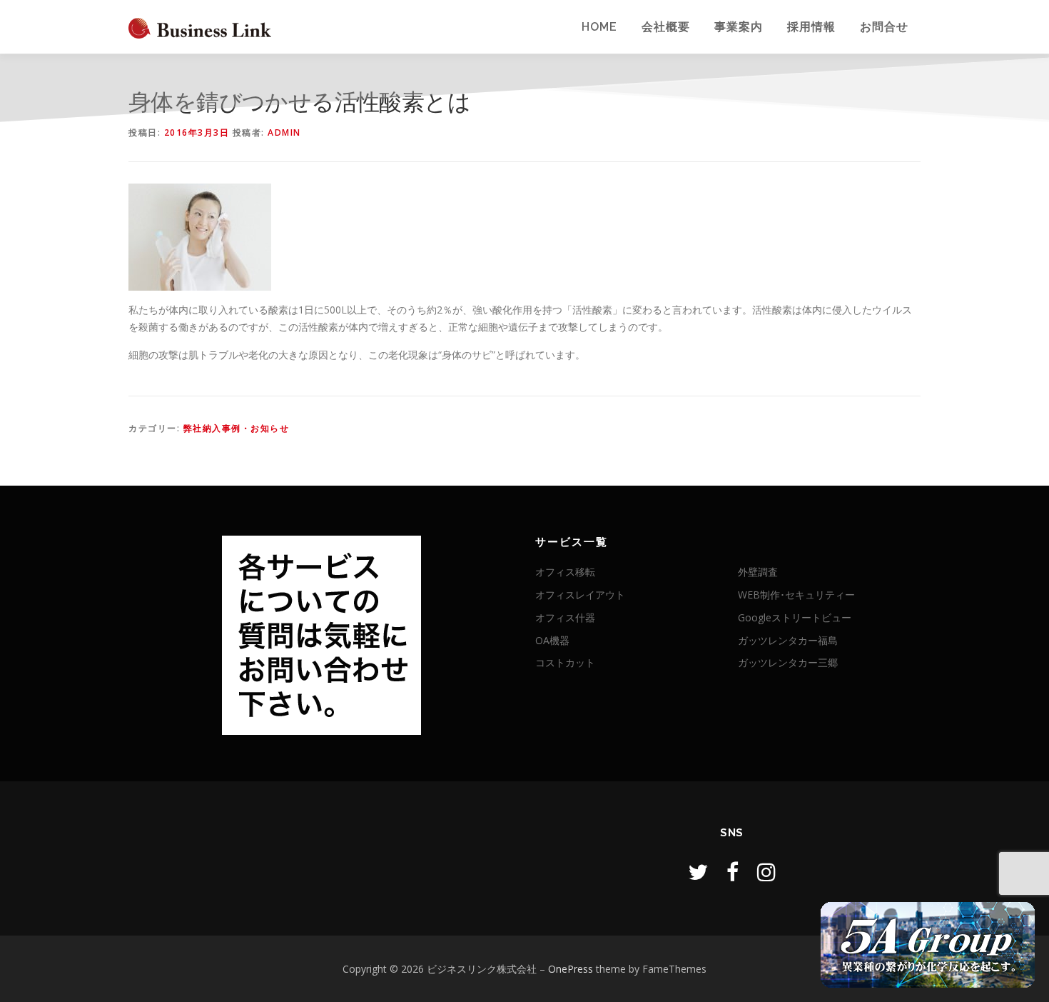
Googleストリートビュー (794, 617)
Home (599, 27)
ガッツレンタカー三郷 (788, 662)
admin (284, 132)
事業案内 (738, 27)
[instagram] (766, 871)
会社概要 (666, 27)
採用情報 (811, 27)
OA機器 (552, 640)
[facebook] (732, 871)
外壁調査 (758, 571)
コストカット (565, 662)
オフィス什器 (565, 617)
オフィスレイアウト (580, 594)
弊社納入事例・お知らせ (236, 428)
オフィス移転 (565, 571)
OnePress (570, 969)
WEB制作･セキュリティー (796, 594)
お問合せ (884, 27)
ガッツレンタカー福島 (788, 640)
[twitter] (698, 871)
